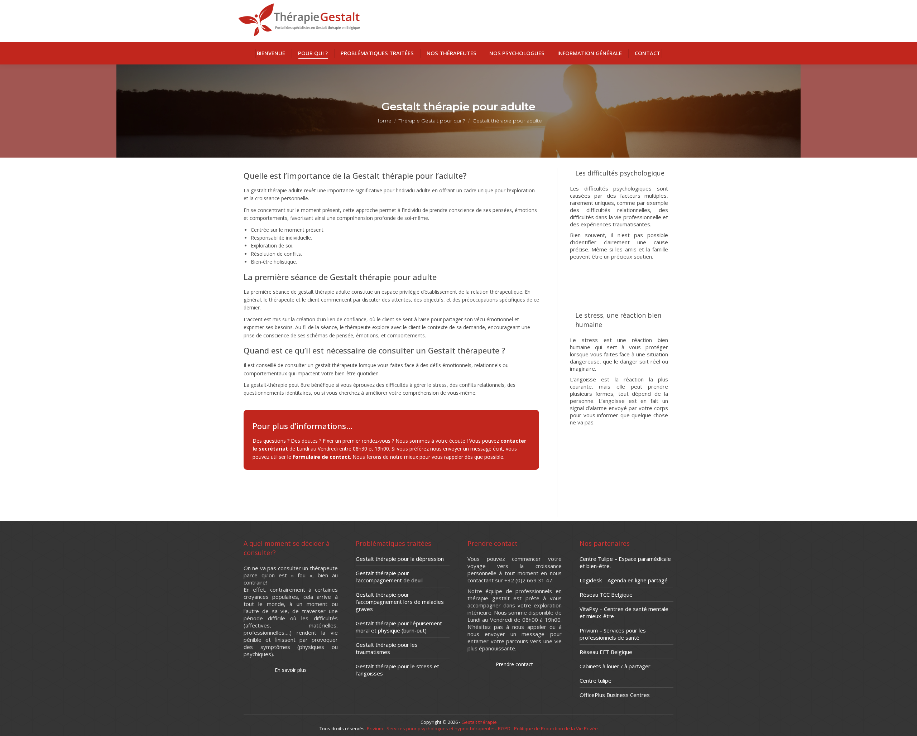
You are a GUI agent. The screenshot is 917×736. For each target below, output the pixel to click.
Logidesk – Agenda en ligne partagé (624, 580)
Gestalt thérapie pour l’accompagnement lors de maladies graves (400, 601)
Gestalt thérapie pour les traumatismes (387, 648)
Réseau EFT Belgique (606, 651)
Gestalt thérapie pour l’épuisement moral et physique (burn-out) (399, 627)
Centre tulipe (595, 680)
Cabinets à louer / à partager (615, 666)
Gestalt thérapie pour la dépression (400, 558)
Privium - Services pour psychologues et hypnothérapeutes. (432, 728)
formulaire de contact (321, 456)
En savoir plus (619, 272)
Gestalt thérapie (479, 722)
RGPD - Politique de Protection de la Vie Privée (547, 728)
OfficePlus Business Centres (615, 694)
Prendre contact (514, 664)
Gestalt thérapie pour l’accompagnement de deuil (389, 576)
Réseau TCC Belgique (606, 594)
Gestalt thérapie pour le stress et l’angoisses (397, 670)
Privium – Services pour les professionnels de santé (613, 634)
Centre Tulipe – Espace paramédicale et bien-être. (625, 562)
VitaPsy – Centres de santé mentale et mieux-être (624, 612)
